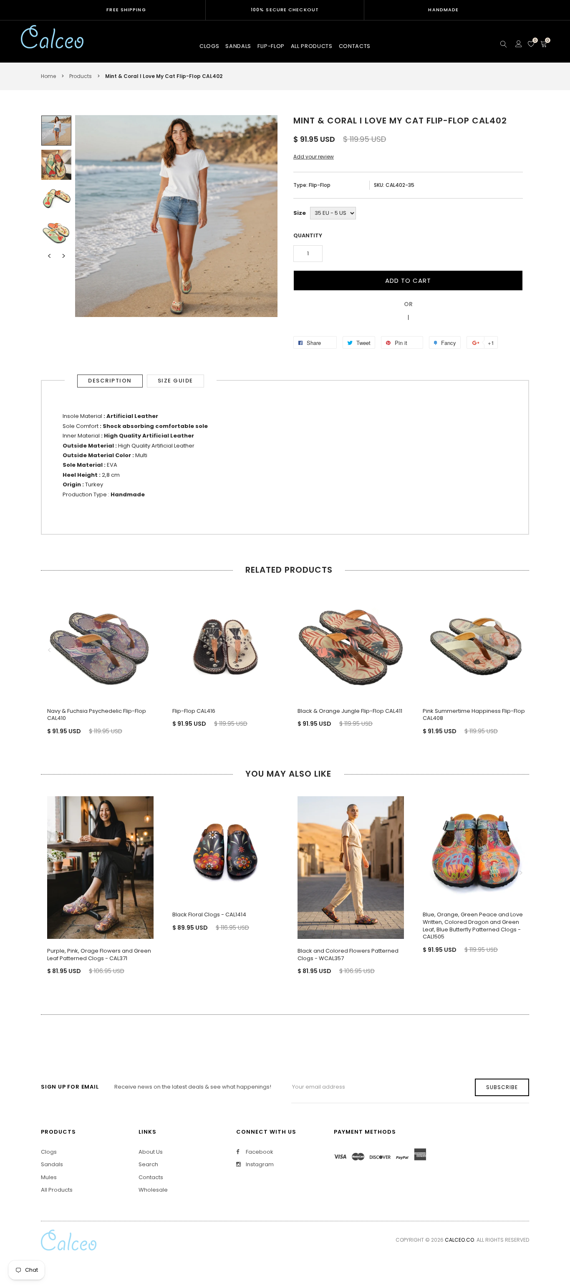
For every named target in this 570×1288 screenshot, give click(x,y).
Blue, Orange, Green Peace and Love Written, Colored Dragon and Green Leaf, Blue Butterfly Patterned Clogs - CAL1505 (473, 926)
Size (299, 213)
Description (110, 381)
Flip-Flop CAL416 (193, 711)
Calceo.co (459, 1239)
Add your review (313, 156)
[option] (56, 130)
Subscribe (502, 1087)
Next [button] (63, 256)
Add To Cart (408, 280)
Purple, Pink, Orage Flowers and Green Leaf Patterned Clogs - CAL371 (99, 954)
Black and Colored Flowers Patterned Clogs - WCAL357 (348, 954)
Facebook (259, 1152)
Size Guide (175, 381)
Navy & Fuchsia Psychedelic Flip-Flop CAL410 (96, 714)
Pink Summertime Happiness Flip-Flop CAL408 (474, 714)
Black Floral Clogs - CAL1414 (209, 914)
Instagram (259, 1164)
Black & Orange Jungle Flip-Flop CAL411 (350, 711)
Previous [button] (49, 256)
